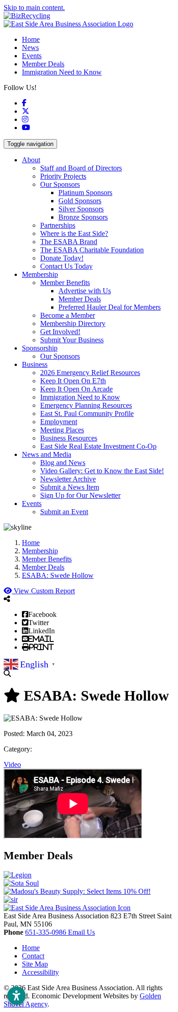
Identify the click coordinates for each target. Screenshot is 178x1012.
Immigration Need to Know (62, 72)
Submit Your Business (72, 340)
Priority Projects (63, 176)
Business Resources (68, 438)
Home (31, 39)
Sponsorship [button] (40, 348)
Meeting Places (62, 430)
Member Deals (43, 64)
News (30, 47)
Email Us (81, 932)
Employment (58, 422)
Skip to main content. (34, 7)
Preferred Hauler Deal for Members (109, 307)
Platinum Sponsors (85, 192)
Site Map (35, 964)
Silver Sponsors (81, 209)
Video (12, 764)
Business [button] (34, 364)
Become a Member (67, 315)
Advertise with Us (84, 291)
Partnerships (57, 225)
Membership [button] (40, 274)
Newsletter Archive (68, 479)
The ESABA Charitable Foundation (92, 250)
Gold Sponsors (79, 201)
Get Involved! (60, 332)
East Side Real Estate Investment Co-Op (98, 446)
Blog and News (62, 462)
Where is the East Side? (74, 233)
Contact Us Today (66, 266)
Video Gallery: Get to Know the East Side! (102, 471)
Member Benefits (65, 282)
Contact (33, 956)
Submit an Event (64, 512)
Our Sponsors (60, 184)
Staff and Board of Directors (81, 168)
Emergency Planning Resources (86, 405)
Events (32, 56)
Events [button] (32, 503)
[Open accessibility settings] (16, 996)
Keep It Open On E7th (73, 381)
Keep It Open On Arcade (76, 389)
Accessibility (40, 972)
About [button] (31, 160)
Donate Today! (62, 258)
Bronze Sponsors (83, 217)
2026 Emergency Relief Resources (90, 372)
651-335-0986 (46, 932)
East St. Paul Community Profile (87, 413)
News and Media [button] (46, 454)
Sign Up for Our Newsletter (80, 495)
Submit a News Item (69, 487)
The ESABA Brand (68, 241)
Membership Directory (72, 323)
